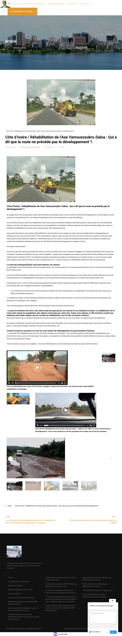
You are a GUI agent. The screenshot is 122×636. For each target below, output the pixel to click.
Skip (107, 632)
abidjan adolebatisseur (31, 147)
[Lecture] (9, 383)
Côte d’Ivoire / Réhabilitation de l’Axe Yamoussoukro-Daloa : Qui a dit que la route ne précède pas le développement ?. (40, 131)
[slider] (35, 383)
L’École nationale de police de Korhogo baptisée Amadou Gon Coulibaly (93, 520)
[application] (37, 367)
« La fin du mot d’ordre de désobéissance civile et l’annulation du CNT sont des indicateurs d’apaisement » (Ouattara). (30, 520)
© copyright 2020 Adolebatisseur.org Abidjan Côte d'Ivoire (24, 628)
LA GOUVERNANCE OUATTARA (21, 11)
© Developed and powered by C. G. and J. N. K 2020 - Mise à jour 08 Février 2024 (87, 628)
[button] (37, 368)
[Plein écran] (65, 383)
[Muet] (62, 383)
